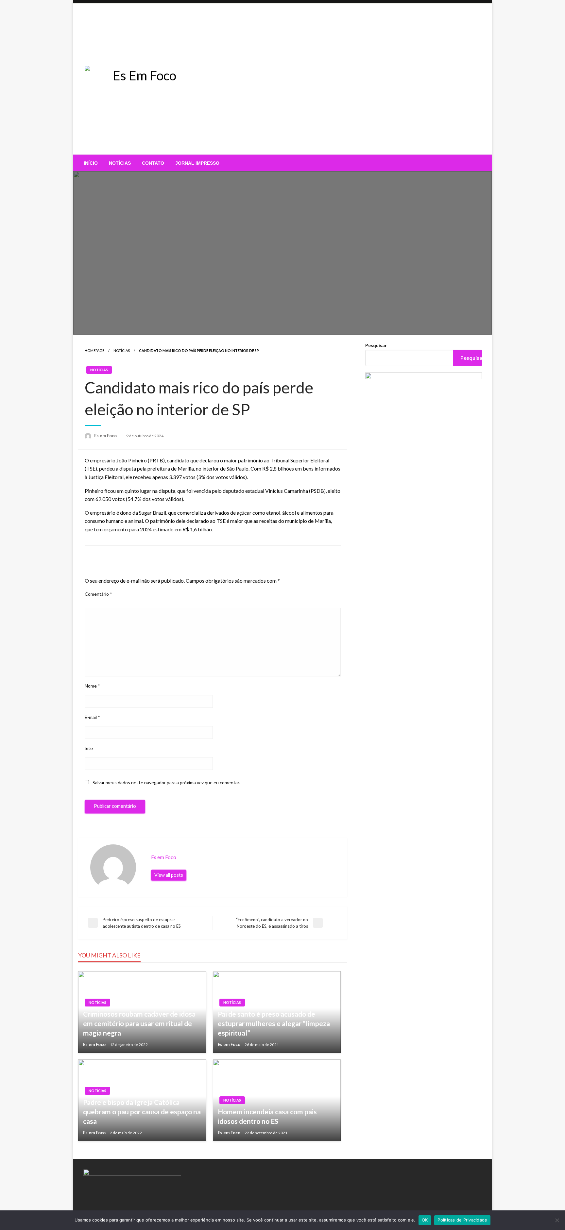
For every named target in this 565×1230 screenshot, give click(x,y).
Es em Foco (106, 435)
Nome (92, 686)
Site (89, 748)
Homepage (94, 350)
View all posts (168, 875)
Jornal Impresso (197, 163)
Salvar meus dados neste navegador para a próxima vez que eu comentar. (166, 782)
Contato (153, 163)
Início (91, 163)
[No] (557, 1220)
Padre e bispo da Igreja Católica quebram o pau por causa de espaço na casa (142, 1111)
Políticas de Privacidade (462, 1219)
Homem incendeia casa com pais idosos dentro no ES (267, 1116)
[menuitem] (90, 163)
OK (425, 1219)
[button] (350, 132)
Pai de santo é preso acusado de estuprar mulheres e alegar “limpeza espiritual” (274, 1023)
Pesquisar (376, 345)
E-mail (92, 717)
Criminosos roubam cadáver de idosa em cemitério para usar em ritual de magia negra (139, 1023)
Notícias (120, 163)
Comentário (98, 594)
